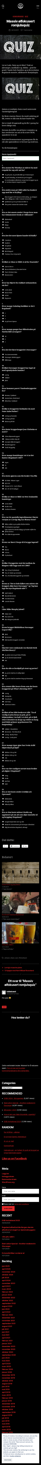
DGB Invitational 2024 (12, 1122)
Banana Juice (9, 275)
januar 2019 (7, 1401)
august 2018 (7, 1415)
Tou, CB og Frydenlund (12, 570)
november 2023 (8, 1283)
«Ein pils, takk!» (8, 945)
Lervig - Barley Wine (11, 735)
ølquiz (12, 958)
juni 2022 (6, 1309)
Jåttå (6, 380)
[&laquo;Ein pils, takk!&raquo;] (20, 933)
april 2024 (6, 1280)
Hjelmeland (8, 219)
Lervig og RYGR (9, 419)
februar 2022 (7, 1315)
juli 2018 (5, 1418)
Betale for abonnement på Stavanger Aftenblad (19, 824)
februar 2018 (7, 1432)
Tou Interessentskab (11, 354)
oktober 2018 (7, 1409)
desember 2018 (8, 1404)
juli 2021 (5, 1329)
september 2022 (9, 1303)
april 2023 (6, 1286)
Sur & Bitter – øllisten (12, 1132)
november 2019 (8, 1378)
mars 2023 (6, 1289)
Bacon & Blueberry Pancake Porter (15, 269)
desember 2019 (8, 1375)
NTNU (7, 295)
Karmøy (7, 228)
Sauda (7, 222)
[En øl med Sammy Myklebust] (20, 902)
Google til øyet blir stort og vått (14, 822)
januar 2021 (7, 1343)
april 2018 (6, 1427)
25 (5, 465)
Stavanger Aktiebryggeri (12, 357)
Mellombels (8, 799)
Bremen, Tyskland (10, 395)
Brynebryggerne (10, 445)
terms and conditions (21, 1204)
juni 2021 (5, 1332)
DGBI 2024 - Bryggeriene (13, 1098)
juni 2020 (6, 1358)
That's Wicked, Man (11, 272)
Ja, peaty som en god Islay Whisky (15, 655)
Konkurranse (18, 16)
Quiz (26, 16)
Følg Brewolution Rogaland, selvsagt (16, 827)
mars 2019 (6, 1395)
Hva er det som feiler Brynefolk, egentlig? (19, 1114)
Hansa (7, 550)
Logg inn (5, 1174)
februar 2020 (7, 1369)
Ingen (6, 462)
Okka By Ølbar (9, 804)
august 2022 (7, 1306)
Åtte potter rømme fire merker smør (16, 204)
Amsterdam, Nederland (12, 398)
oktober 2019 (7, 1381)
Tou (6, 547)
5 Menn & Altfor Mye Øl (12, 439)
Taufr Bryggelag (10, 447)
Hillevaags (8, 360)
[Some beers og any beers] (20, 872)
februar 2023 (7, 1292)
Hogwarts (8, 298)
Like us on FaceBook (14, 1158)
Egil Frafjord (9, 593)
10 (5, 336)
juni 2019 (5, 1386)
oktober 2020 (7, 1352)
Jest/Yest (7, 781)
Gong (6, 776)
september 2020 (9, 1355)
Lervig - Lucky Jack (11, 737)
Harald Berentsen (10, 596)
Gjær (6, 784)
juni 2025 (6, 1266)
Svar (4, 1007)
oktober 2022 (7, 1300)
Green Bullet (8, 504)
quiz (16, 958)
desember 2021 (8, 1318)
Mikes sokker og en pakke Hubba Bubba (17, 524)
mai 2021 (5, 1335)
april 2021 (6, 1338)
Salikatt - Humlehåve (11, 729)
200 (6, 468)
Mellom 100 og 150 (10, 755)
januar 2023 (7, 1295)
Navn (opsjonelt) (9, 154)
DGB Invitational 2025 (11, 1220)
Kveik (6, 778)
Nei (6, 660)
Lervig (7, 375)
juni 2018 (5, 1421)
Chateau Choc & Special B (13, 254)
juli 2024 (5, 1278)
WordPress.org (8, 1182)
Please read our (16, 1204)
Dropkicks (8, 246)
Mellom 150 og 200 (10, 752)
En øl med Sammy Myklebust (13, 915)
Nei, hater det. (9, 617)
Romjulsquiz (23, 958)
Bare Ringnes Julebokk (12, 619)
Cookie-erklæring (15, 1456)
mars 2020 (6, 1366)
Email (3, 1196)
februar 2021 (7, 1341)
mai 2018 (6, 1424)
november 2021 (8, 1321)
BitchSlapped (9, 251)
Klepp (6, 225)
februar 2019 (7, 1398)
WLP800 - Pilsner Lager (12, 480)
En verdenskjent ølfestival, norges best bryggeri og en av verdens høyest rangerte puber (21, 181)
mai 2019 (6, 1389)
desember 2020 (8, 1346)
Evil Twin (8, 702)
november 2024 (8, 1272)
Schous (7, 552)
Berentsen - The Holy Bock (13, 732)
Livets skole (8, 290)
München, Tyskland (11, 401)
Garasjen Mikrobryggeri (12, 442)
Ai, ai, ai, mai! (9, 1141)
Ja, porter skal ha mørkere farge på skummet (19, 678)
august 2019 (7, 1384)
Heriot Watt (8, 293)
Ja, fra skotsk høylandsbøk (13, 658)
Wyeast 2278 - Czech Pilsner (13, 486)
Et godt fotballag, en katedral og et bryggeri (18, 177)
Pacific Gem (8, 506)
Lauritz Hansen (9, 601)
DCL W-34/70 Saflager (11, 489)
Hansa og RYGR (9, 421)
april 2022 (6, 1312)
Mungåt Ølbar (9, 801)
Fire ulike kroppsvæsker (12, 534)
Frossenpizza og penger (12, 527)
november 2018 (8, 1407)
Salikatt (7, 378)
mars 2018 (6, 1429)
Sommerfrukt (9, 1146)
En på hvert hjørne (11, 321)
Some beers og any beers (11, 885)
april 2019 (6, 1392)
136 (6, 758)
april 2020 (6, 1364)
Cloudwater (8, 699)
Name (4, 1187)
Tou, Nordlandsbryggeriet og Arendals (17, 576)
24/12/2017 (15, 30)
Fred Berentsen (9, 599)
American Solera (10, 704)
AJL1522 (7, 483)
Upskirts (7, 243)
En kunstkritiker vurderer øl (13, 1253)
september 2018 (9, 1412)
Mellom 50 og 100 (10, 761)
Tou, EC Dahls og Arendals (13, 573)
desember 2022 (8, 1298)
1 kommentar (27, 30)
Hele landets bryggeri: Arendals (15, 640)
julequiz (7, 958)
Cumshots (8, 240)
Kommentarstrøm (9, 1179)
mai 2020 (6, 1361)
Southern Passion (10, 509)
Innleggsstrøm (8, 1176)
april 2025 (6, 1269)
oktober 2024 (7, 1275)
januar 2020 (7, 1372)
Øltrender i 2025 (10, 1110)
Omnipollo (8, 696)
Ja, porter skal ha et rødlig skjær (15, 673)
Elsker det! (8, 614)
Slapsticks (8, 248)
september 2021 (8, 1323)
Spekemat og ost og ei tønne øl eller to (16, 202)
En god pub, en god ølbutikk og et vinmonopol (19, 175)
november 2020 (8, 1349)
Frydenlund (8, 555)
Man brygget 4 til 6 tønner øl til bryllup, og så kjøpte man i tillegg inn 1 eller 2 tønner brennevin (21, 198)
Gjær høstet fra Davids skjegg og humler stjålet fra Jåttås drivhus (20, 530)
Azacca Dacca (9, 266)
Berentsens (8, 637)
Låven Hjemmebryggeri (12, 436)
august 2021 (7, 1326)
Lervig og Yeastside (11, 416)
